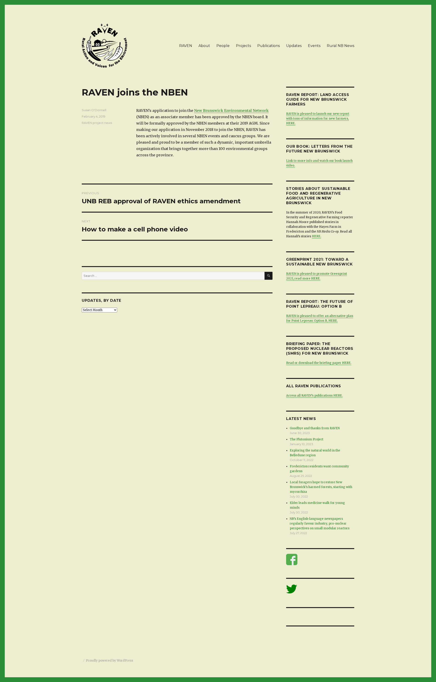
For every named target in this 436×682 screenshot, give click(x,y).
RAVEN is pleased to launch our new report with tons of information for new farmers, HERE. (317, 118)
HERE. (316, 236)
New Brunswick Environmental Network (231, 110)
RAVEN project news (97, 123)
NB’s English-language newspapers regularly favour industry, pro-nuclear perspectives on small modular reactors (319, 523)
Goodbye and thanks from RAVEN (315, 428)
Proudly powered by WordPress (109, 660)
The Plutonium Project (306, 439)
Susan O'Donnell (94, 110)
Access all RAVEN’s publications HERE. (314, 395)
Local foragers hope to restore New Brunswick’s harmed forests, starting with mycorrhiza (321, 487)
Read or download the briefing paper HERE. (318, 363)
